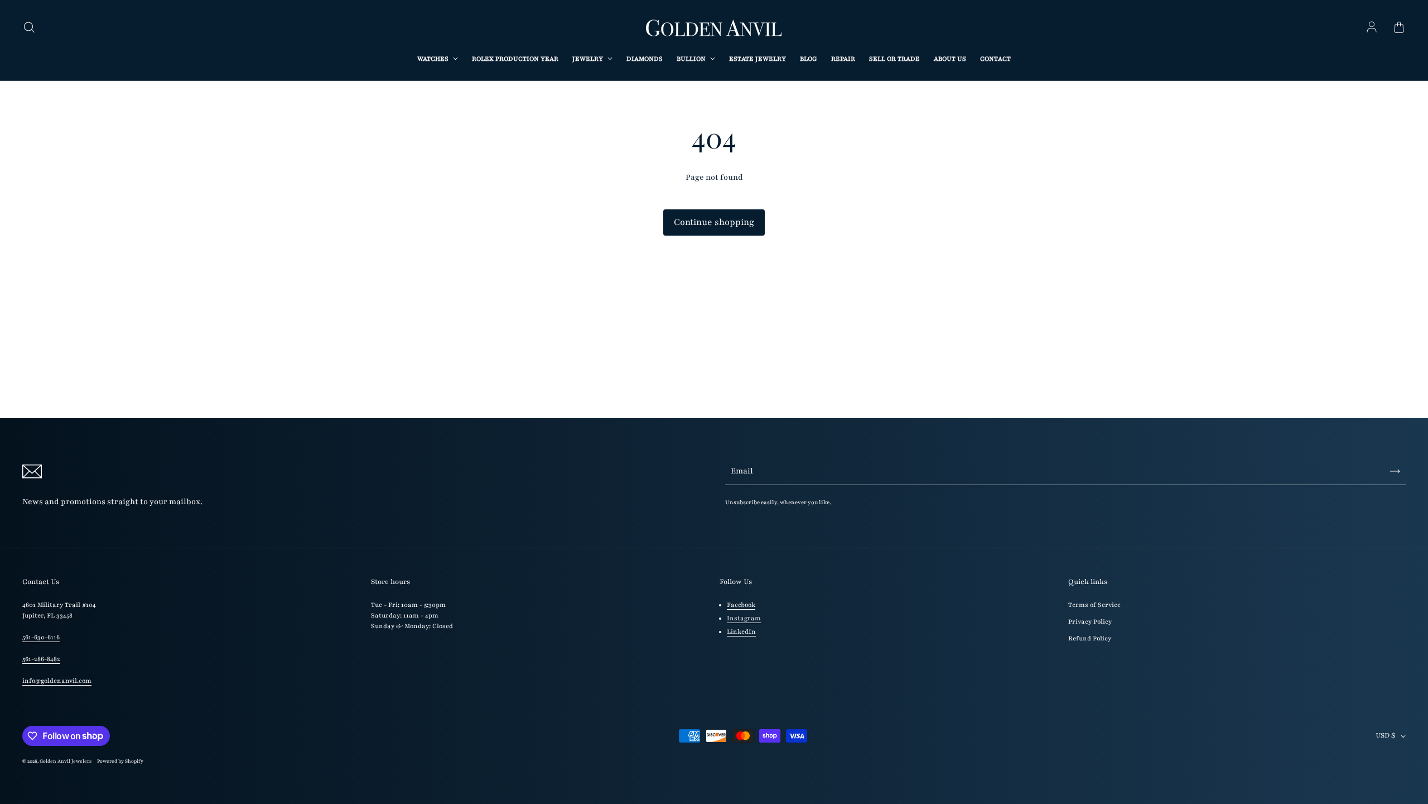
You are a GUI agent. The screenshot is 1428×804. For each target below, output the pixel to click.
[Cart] (1399, 28)
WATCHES (433, 59)
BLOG (808, 59)
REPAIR (843, 59)
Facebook (741, 605)
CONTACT (995, 59)
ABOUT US (950, 59)
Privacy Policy (1090, 622)
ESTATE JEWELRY (757, 59)
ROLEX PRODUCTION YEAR (515, 59)
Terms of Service (1094, 605)
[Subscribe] (1395, 471)
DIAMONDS (644, 59)
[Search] (29, 28)
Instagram (744, 618)
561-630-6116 (41, 637)
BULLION (692, 59)
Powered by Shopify (120, 761)
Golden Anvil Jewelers (65, 761)
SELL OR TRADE (894, 59)
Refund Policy (1089, 638)
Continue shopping (714, 222)
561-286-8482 (41, 659)
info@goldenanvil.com (56, 681)
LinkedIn (741, 632)
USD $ (1385, 735)
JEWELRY (588, 59)
